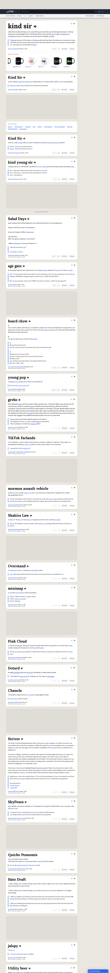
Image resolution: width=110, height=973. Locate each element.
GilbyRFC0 (17, 255)
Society (31, 16)
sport (35, 891)
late (32, 382)
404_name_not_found (19, 818)
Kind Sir (10, 89)
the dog (17, 389)
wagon (26, 493)
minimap (10, 605)
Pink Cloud (10, 657)
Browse (19, 16)
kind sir (9, 49)
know (47, 143)
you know (23, 599)
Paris (33, 812)
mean (31, 413)
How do (17, 599)
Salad (12, 252)
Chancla (10, 702)
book (19, 812)
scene (32, 406)
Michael (14, 40)
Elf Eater (17, 578)
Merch (72, 49)
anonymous (16, 680)
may (50, 745)
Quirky (10, 859)
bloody (33, 424)
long (28, 672)
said (21, 252)
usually (44, 167)
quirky (40, 861)
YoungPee (15, 49)
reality (42, 648)
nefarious (55, 143)
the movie (32, 865)
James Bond (19, 954)
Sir (72, 32)
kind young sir (19, 127)
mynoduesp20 (16, 153)
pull (14, 954)
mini (30, 493)
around (20, 143)
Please (23, 86)
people (20, 82)
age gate (10, 284)
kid (33, 695)
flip (45, 695)
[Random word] (95, 12)
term (14, 493)
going (22, 676)
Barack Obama (14, 786)
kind (34, 127)
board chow (11, 367)
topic (19, 570)
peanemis (24, 865)
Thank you (18, 147)
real (73, 274)
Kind (13, 86)
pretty (23, 652)
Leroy (11, 574)
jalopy (9, 957)
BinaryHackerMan (19, 367)
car (14, 950)
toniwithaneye (18, 657)
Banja (15, 284)
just (17, 386)
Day (23, 501)
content (45, 270)
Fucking (15, 281)
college (47, 743)
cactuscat (15, 427)
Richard (12, 524)
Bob (11, 347)
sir (52, 34)
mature (58, 270)
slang (20, 404)
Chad (23, 897)
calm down (50, 676)
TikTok (10, 442)
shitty (10, 950)
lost (31, 672)
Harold (12, 788)
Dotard (9, 680)
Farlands (25, 448)
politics (23, 773)
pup (24, 386)
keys (29, 328)
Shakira (40, 524)
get (27, 676)
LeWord (15, 605)
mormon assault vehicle (13, 505)
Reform (28, 520)
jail (24, 247)
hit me (17, 699)
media (27, 861)
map (10, 593)
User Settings (100, 16)
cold (28, 239)
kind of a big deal (60, 127)
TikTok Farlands (12, 452)
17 (26, 421)
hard (12, 809)
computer (46, 330)
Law (21, 520)
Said (30, 445)
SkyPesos (10, 818)
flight (28, 812)
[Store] (99, 11)
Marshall (42, 768)
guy (16, 652)
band (38, 421)
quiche (19, 865)
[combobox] (57, 11)
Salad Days (10, 255)
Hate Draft (10, 909)
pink (71, 652)
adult (24, 382)
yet (60, 82)
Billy (11, 274)
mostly (17, 593)
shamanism (16, 89)
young (21, 386)
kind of (40, 127)
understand (13, 570)
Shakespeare (30, 232)
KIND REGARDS (12, 129)
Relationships (39, 16)
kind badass (23, 129)
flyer (43, 806)
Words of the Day (10, 16)
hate (15, 897)
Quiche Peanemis (12, 869)
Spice (42, 171)
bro (29, 448)
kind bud (27, 127)
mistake (58, 520)
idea (51, 574)
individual (17, 672)
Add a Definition (90, 16)
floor (37, 40)
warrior (51, 499)
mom (13, 699)
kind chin (69, 127)
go (20, 173)
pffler (16, 909)
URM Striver (16, 791)
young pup (10, 389)
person (15, 382)
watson (14, 957)
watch (70, 270)
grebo (9, 427)
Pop (54, 406)
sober (70, 646)
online (72, 167)
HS (15, 748)
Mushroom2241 (21, 869)
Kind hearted (48, 127)
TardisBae (15, 702)
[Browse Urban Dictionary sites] (11, 11)
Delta (9, 806)
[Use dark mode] (102, 11)
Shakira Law (11, 529)
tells (20, 593)
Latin (30, 695)
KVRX (22, 505)
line (41, 499)
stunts (25, 954)
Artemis (12, 149)
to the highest (34, 570)
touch (35, 648)
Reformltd (17, 529)
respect (64, 34)
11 (63, 574)
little (29, 82)
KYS (40, 167)
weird (26, 445)
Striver (9, 791)
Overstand (10, 578)
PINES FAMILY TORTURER (23, 452)
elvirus (17, 179)
